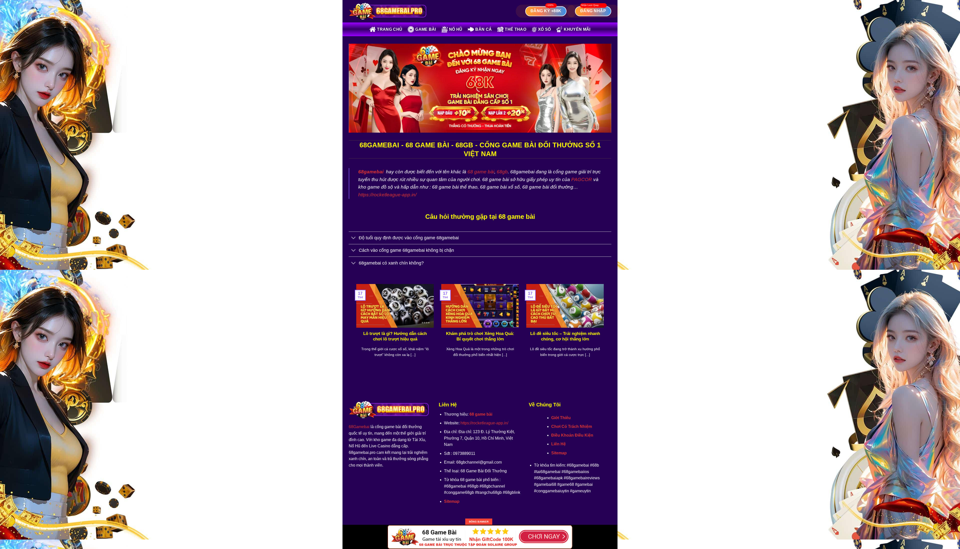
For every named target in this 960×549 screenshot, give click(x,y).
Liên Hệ (558, 444)
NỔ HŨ (455, 29)
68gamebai (371, 171)
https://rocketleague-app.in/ (387, 194)
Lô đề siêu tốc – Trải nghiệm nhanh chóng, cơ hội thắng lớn (565, 336)
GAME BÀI (425, 29)
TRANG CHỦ (389, 29)
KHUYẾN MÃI (577, 29)
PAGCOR (581, 179)
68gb (502, 171)
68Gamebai (359, 427)
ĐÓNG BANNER (478, 521)
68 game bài (481, 171)
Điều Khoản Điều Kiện (572, 435)
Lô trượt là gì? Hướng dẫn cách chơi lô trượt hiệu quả (395, 336)
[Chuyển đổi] (353, 238)
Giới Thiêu (561, 418)
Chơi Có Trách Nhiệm (571, 426)
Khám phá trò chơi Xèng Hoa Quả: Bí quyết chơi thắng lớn (480, 336)
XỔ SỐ (544, 29)
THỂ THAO (515, 29)
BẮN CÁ (483, 29)
